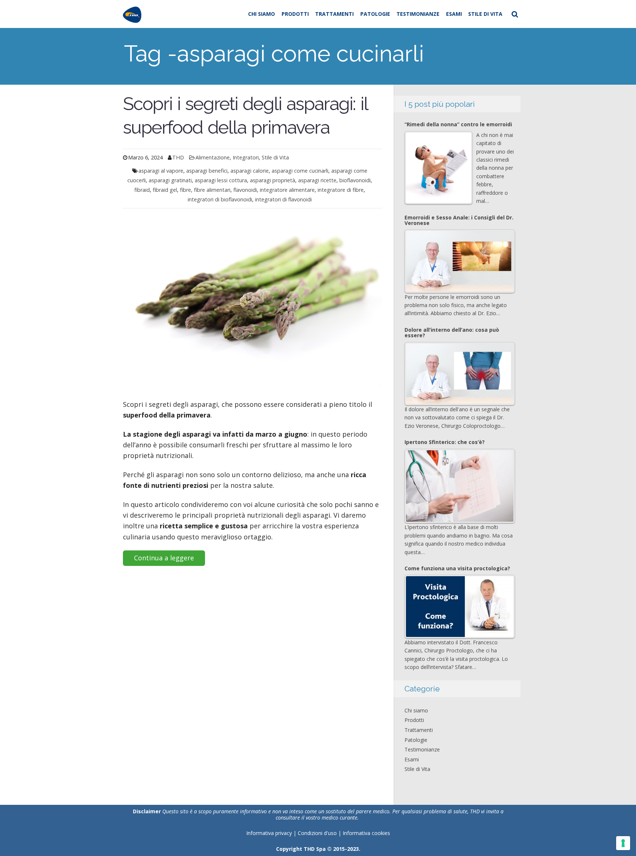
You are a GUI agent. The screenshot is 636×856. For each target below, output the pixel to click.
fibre (185, 189)
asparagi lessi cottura (221, 180)
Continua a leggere (164, 557)
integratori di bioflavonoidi (220, 199)
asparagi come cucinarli (300, 170)
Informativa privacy (269, 832)
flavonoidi (245, 189)
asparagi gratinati (170, 180)
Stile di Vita (485, 13)
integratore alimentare (287, 189)
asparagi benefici (206, 170)
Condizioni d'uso (318, 832)
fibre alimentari (212, 189)
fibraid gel (165, 189)
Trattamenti (334, 13)
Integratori (246, 157)
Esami (454, 13)
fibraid (142, 189)
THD (178, 157)
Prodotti (295, 13)
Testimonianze (417, 13)
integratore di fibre (341, 189)
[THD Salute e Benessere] (132, 13)
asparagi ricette (317, 180)
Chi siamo (261, 13)
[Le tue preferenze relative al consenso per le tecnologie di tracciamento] (623, 843)
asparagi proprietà (272, 180)
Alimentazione (212, 157)
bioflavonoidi (355, 180)
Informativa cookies (366, 832)
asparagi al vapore (160, 170)
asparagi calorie (249, 170)
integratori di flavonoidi (283, 199)
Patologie (375, 13)
